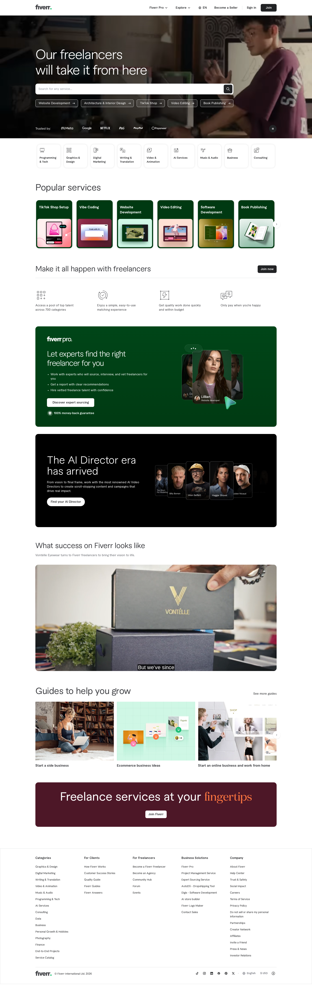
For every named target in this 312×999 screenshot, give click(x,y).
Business (40, 925)
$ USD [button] (264, 973)
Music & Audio (44, 893)
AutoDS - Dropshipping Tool (197, 886)
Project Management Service (198, 873)
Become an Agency (144, 873)
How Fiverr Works (95, 867)
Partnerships (237, 923)
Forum (136, 886)
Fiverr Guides (92, 886)
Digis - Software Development (199, 893)
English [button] (251, 973)
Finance (40, 945)
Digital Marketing (45, 873)
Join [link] (269, 7)
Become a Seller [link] (226, 7)
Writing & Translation (47, 880)
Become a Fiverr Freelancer (149, 867)
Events (136, 893)
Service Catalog (44, 958)
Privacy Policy (238, 906)
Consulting (41, 912)
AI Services (42, 906)
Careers (235, 893)
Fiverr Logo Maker (192, 906)
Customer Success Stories (99, 873)
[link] (56, 103)
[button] (158, 8)
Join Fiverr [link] (156, 814)
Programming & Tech (47, 899)
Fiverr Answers (93, 893)
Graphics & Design (46, 867)
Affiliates (235, 936)
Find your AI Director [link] (66, 501)
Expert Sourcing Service (195, 880)
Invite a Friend (238, 942)
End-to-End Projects (47, 951)
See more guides (265, 693)
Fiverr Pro (187, 867)
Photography (43, 938)
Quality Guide (92, 880)
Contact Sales (189, 912)
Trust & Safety (238, 880)
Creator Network (240, 929)
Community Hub (142, 880)
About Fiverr (237, 867)
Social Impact (238, 886)
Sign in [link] (251, 7)
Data (38, 919)
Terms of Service (240, 899)
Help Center (237, 873)
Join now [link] (267, 269)
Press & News (238, 949)
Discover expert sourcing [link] (71, 402)
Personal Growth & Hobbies (51, 932)
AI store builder (190, 899)
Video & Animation (46, 886)
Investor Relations (240, 955)
